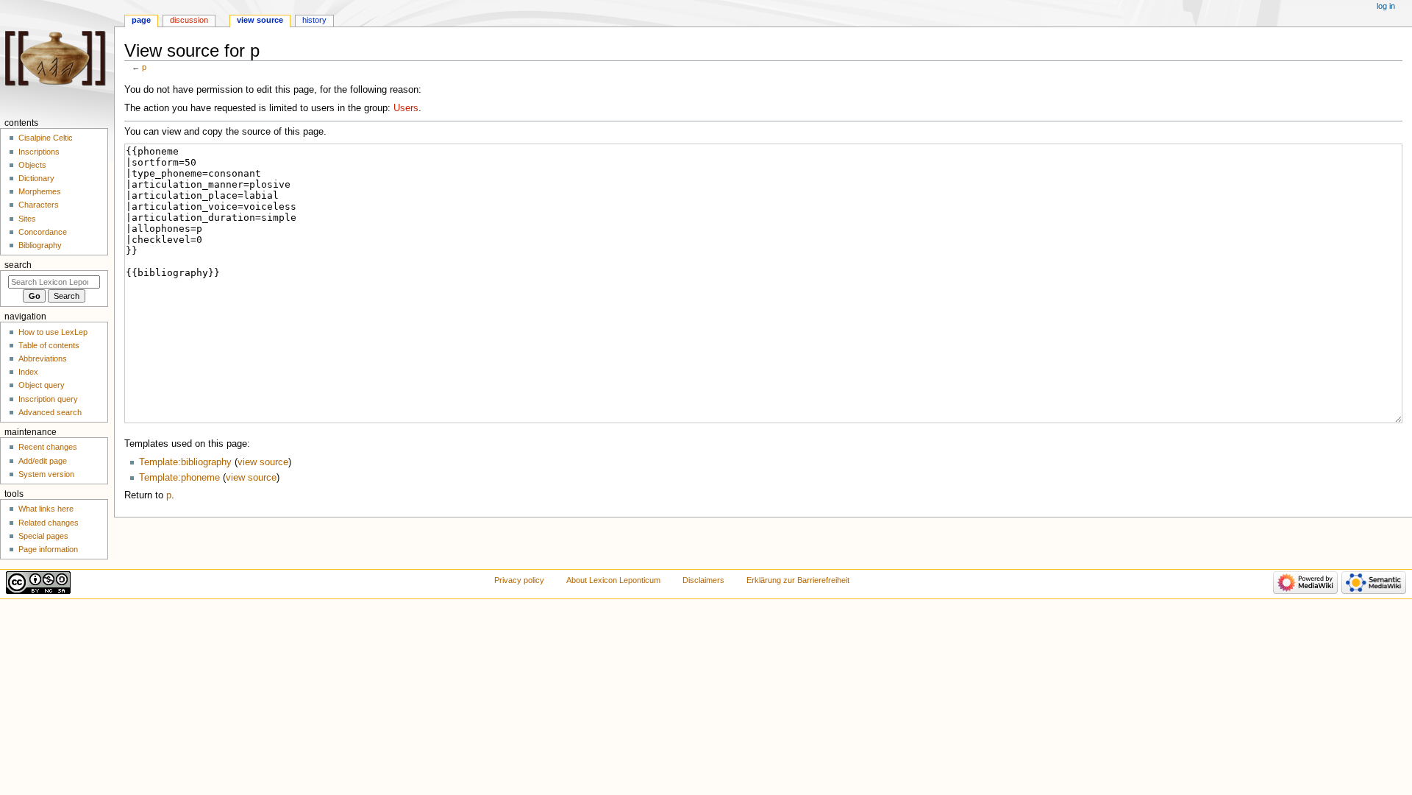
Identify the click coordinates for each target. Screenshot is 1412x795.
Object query (41, 385)
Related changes (48, 522)
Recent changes (47, 446)
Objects (32, 164)
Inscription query (48, 399)
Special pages (43, 535)
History (314, 19)
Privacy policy (519, 580)
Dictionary (36, 178)
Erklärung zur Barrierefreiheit (797, 580)
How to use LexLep (53, 332)
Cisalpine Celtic (45, 137)
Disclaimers (703, 580)
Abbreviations (42, 358)
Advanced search (50, 412)
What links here (46, 508)
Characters (38, 204)
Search (18, 265)
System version (46, 474)
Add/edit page (42, 460)
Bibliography (40, 245)
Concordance (42, 231)
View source (260, 19)
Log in (1386, 5)
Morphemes (39, 191)
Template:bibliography (185, 462)
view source (263, 462)
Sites (27, 218)
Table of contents (48, 345)
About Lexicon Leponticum (613, 580)
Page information (48, 549)
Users (405, 108)
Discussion (189, 19)
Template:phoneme (179, 478)
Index (28, 371)
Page (141, 19)
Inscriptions (39, 151)
